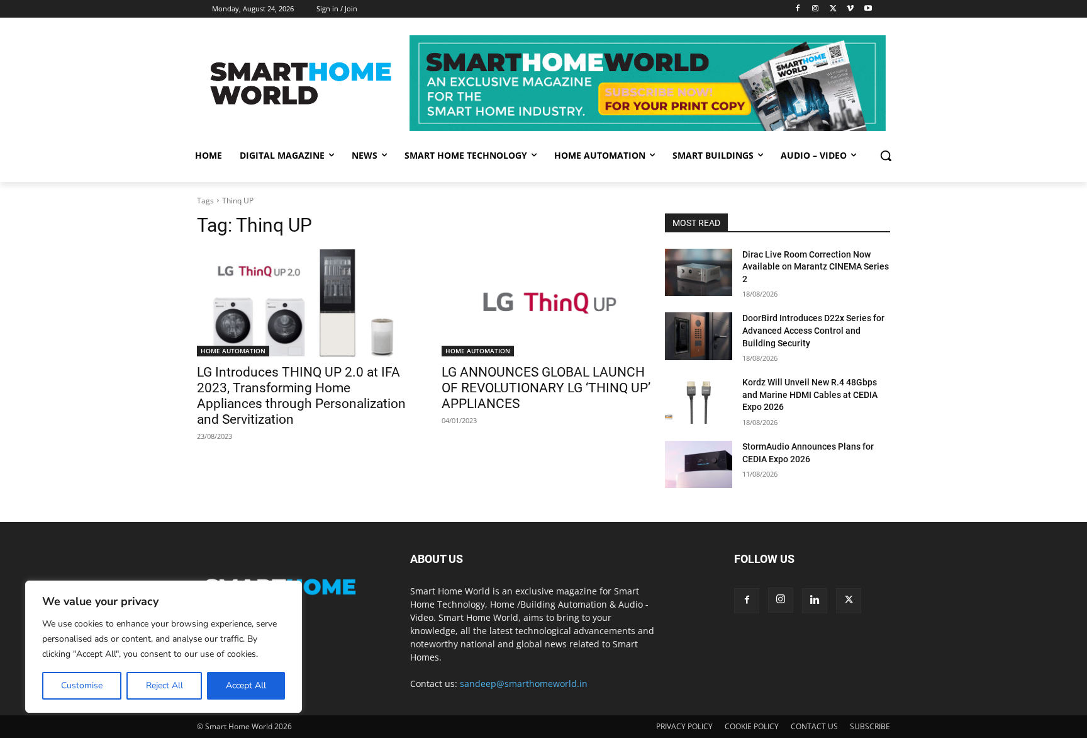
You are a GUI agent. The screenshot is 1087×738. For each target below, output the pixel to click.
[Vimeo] (850, 9)
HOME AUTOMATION (233, 350)
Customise (82, 685)
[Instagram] (815, 9)
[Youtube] (868, 9)
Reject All (164, 685)
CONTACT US (814, 726)
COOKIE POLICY (752, 726)
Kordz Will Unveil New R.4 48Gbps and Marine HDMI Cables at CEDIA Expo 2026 (810, 394)
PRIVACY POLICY (684, 726)
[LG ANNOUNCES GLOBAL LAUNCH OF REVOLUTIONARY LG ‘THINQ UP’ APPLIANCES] (549, 303)
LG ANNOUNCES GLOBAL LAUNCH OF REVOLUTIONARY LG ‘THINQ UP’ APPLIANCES (546, 388)
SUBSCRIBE (870, 726)
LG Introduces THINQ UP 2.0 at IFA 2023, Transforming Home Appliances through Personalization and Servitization (301, 396)
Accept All (246, 685)
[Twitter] (833, 9)
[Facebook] (798, 9)
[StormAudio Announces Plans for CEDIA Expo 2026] (698, 464)
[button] (886, 155)
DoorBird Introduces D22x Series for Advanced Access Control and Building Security (813, 330)
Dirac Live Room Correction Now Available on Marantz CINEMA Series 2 (815, 266)
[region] (163, 647)
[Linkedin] (814, 600)
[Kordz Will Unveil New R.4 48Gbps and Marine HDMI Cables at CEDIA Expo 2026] (698, 400)
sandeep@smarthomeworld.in (524, 684)
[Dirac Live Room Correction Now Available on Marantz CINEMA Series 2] (698, 272)
